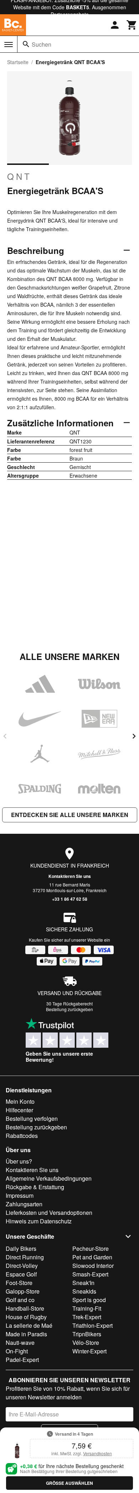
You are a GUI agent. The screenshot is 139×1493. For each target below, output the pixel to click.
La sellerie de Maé (29, 1325)
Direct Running (25, 1257)
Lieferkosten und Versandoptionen (49, 1212)
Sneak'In (83, 1283)
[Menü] (8, 44)
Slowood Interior (93, 1265)
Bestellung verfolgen (32, 1118)
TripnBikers (86, 1334)
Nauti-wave (20, 1342)
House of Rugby (26, 1317)
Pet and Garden (92, 1257)
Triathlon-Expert (92, 1325)
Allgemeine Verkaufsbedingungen (49, 1178)
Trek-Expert (86, 1317)
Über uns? (19, 1161)
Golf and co (20, 1300)
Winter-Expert (89, 1351)
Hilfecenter (19, 1110)
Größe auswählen (69, 1483)
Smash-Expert (90, 1274)
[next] (134, 736)
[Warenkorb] (132, 25)
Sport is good (89, 1300)
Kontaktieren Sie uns (69, 876)
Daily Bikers (21, 1248)
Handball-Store (25, 1308)
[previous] (5, 736)
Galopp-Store (23, 1291)
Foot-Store (19, 1283)
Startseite (18, 62)
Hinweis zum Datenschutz (39, 1221)
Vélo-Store (85, 1342)
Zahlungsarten (24, 1204)
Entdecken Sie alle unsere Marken (69, 815)
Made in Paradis (26, 1334)
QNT (19, 176)
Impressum (20, 1195)
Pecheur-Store (90, 1248)
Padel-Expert (22, 1360)
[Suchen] (26, 44)
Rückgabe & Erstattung (35, 1187)
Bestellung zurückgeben (69, 1009)
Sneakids (84, 1291)
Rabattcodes (22, 1136)
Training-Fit (86, 1308)
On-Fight (17, 1351)
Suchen (41, 44)
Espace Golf (21, 1274)
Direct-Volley (22, 1265)
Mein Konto (20, 1101)
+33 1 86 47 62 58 (69, 899)
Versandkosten (97, 1453)
